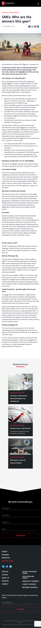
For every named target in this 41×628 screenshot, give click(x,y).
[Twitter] (32, 26)
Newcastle (6, 558)
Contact (5, 584)
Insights (5, 581)
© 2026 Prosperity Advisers (12, 621)
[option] (20, 389)
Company (5, 522)
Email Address (7, 602)
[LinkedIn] (38, 26)
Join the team (7, 561)
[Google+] (35, 26)
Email (4, 529)
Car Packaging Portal (28, 577)
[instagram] (10, 566)
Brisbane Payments (30, 587)
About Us (5, 578)
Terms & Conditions (26, 621)
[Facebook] (29, 26)
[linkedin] (3, 566)
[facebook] (7, 566)
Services (5, 572)
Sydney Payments (29, 584)
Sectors (5, 575)
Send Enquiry (20, 535)
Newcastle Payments (30, 581)
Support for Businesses (10, 12)
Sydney (5, 552)
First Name (6, 508)
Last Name (6, 515)
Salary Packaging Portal (29, 572)
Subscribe (20, 609)
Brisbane (5, 555)
